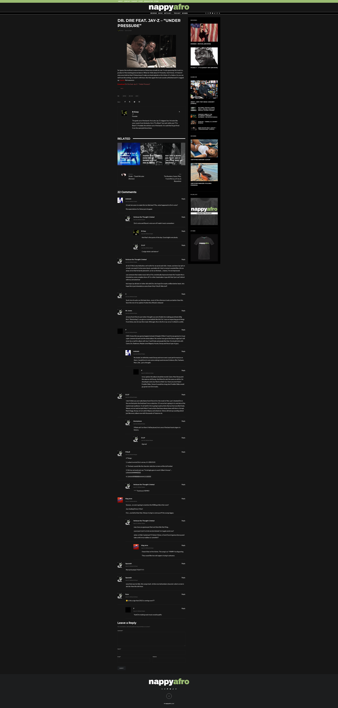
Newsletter (148, 1)
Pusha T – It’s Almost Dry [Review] (204, 67)
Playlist (134, 1)
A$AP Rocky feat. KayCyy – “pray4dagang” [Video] (207, 128)
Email (119, 656)
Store (156, 1)
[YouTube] (212, 13)
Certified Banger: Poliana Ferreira (201, 184)
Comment (120, 630)
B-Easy (121, 30)
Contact (127, 1)
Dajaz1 (122, 88)
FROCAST (177, 13)
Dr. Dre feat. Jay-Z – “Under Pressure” (137, 84)
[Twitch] (217, 13)
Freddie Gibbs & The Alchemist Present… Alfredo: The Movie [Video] (207, 116)
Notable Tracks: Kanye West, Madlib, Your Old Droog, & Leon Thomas (206, 109)
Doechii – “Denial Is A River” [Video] (207, 122)
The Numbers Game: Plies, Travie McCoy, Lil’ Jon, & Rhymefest (172, 177)
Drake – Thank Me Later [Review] (136, 176)
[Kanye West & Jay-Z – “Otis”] (174, 154)
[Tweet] (129, 101)
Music (160, 13)
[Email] (139, 101)
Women (185, 13)
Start (141, 1)
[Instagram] (208, 13)
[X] (206, 13)
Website (155, 656)
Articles (167, 13)
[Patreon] (210, 13)
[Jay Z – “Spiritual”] (151, 154)
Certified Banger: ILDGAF (200, 159)
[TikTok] (215, 13)
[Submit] (134, 101)
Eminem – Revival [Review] (201, 44)
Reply (183, 199)
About (120, 1)
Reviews (153, 13)
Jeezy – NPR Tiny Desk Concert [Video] (203, 102)
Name (119, 649)
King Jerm (128, 499)
